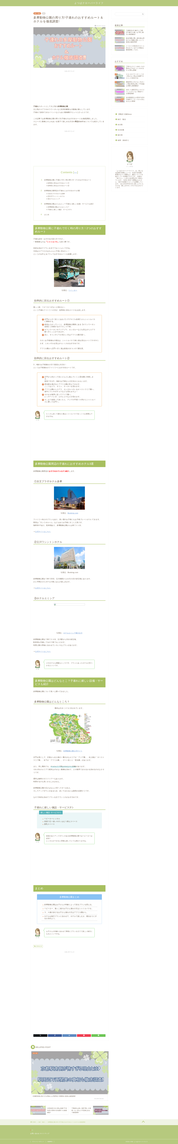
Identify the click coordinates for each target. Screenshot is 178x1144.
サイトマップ (44, 1133)
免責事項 (49, 1141)
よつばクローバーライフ (89, 3)
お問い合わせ (35, 1133)
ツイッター (73, 290)
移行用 (120, 135)
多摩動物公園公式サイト (72, 751)
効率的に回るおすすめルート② (58, 185)
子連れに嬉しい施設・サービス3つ (60, 209)
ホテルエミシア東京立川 (72, 633)
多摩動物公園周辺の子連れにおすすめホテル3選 (62, 190)
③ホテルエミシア (54, 199)
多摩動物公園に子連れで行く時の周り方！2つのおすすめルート (67, 180)
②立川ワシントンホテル (56, 196)
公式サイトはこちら (43, 531)
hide (75, 173)
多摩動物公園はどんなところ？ (58, 207)
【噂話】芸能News (125, 114)
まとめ (46, 214)
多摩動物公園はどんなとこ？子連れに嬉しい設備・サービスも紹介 (69, 204)
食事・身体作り (123, 140)
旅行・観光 (37, 13)
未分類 (120, 124)
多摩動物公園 (38, 946)
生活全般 (121, 130)
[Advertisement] (69, 87)
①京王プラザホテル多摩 (56, 193)
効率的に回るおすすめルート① (58, 183)
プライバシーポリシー (38, 1141)
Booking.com (73, 513)
